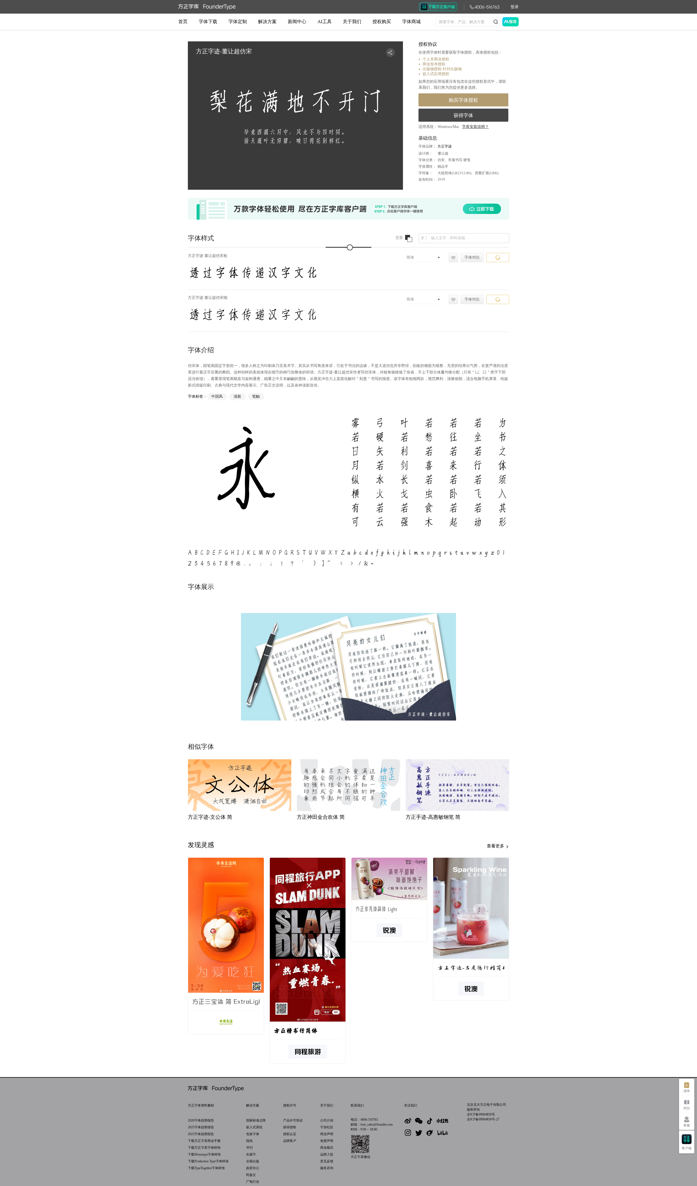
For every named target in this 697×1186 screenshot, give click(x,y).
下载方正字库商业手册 (204, 1141)
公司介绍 (326, 1120)
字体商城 (411, 21)
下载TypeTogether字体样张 (206, 1168)
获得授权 (289, 1127)
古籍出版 (252, 1161)
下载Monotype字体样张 (204, 1154)
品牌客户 (289, 1141)
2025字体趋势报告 (201, 1127)
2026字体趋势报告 (201, 1120)
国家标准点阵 (256, 1120)
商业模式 (326, 1148)
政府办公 (252, 1168)
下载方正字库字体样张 (204, 1148)
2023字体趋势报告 (201, 1134)
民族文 (251, 1175)
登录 (514, 7)
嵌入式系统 (254, 1127)
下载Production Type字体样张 (208, 1161)
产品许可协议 (293, 1120)
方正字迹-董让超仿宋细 (207, 298)
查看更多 (496, 846)
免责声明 (326, 1141)
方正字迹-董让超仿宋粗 (207, 256)
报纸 (249, 1141)
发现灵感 (201, 844)
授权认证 (289, 1134)
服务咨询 (326, 1168)
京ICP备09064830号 (481, 1114)
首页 (183, 21)
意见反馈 (326, 1161)
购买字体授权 (463, 100)
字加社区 (326, 1127)
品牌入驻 (326, 1154)
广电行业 (252, 1182)
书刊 (249, 1148)
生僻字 (251, 1154)
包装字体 (252, 1134)
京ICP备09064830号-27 (483, 1119)
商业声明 (326, 1134)
